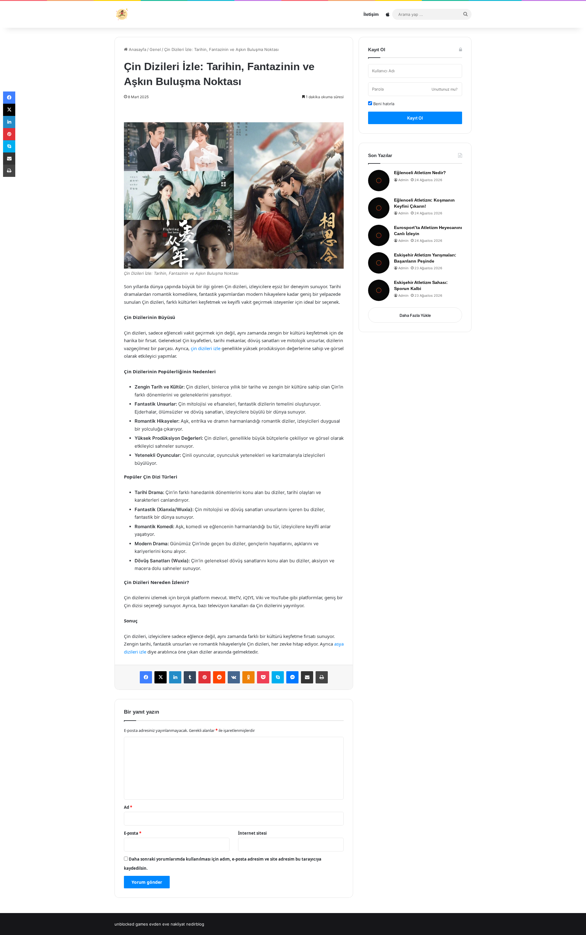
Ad (128, 807)
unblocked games (131, 924)
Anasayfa (137, 49)
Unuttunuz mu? (445, 89)
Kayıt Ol (415, 117)
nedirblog (195, 924)
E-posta (132, 833)
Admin (403, 180)
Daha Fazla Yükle (415, 315)
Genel (155, 49)
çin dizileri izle (205, 348)
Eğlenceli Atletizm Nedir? (420, 172)
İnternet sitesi (252, 833)
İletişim (371, 14)
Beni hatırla (383, 103)
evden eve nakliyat (167, 924)
